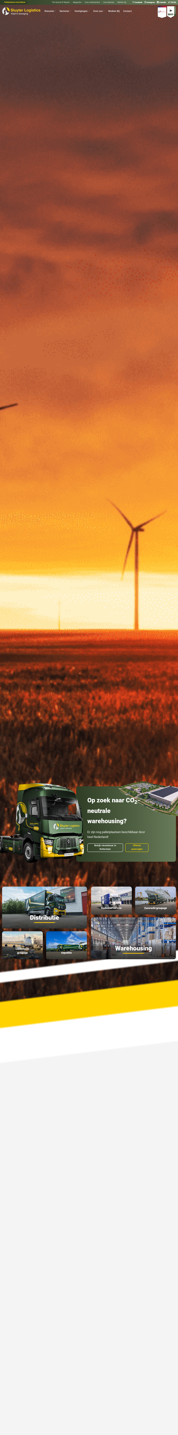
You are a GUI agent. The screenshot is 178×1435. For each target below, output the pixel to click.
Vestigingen (81, 11)
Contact (127, 11)
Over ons (98, 11)
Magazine (77, 2)
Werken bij (121, 2)
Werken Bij (114, 11)
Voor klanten (108, 2)
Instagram (150, 2)
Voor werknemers (92, 2)
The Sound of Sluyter (61, 2)
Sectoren (64, 11)
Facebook (138, 2)
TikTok (173, 2)
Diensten (49, 11)
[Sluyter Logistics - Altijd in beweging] (21, 11)
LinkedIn (162, 2)
